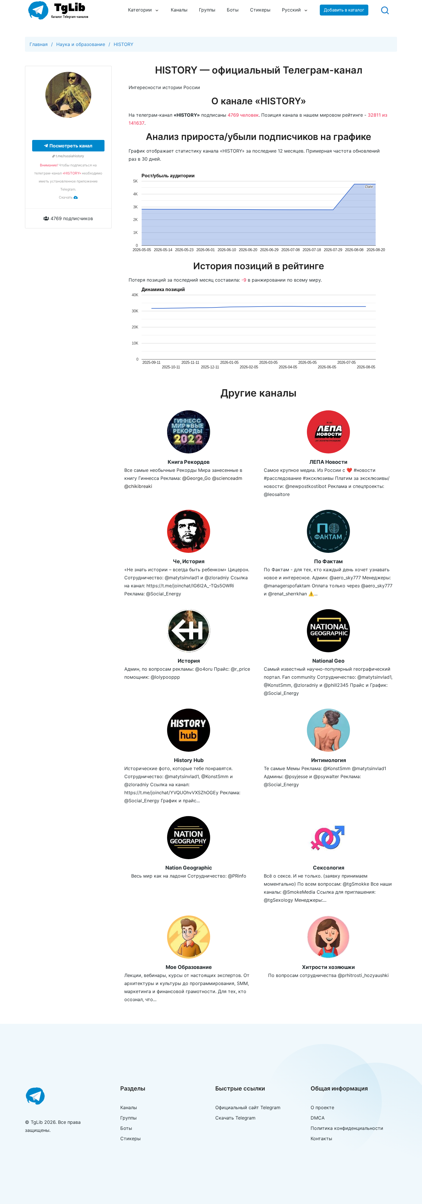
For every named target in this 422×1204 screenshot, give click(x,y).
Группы (207, 10)
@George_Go (196, 478)
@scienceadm (227, 478)
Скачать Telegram (235, 1118)
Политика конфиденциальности (347, 1128)
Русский (291, 10)
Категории (140, 10)
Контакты (321, 1138)
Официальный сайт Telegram (247, 1107)
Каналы (179, 10)
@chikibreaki (138, 486)
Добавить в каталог (344, 10)
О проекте (322, 1107)
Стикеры (260, 10)
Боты (233, 10)
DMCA (318, 1118)
